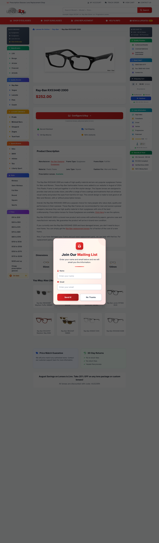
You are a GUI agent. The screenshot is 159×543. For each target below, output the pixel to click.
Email (62, 282)
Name (62, 271)
